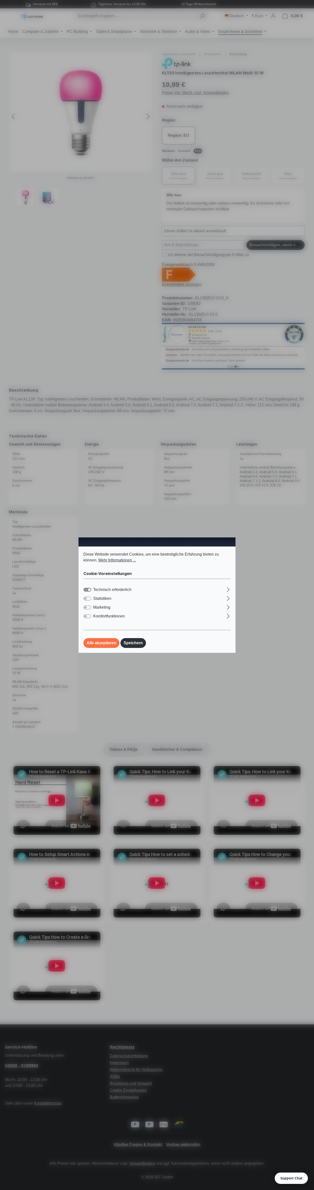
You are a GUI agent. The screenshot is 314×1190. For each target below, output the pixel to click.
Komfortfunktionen (109, 616)
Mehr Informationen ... (117, 560)
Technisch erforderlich (112, 590)
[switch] (87, 599)
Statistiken (102, 598)
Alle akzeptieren (101, 643)
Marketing (101, 607)
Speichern (133, 643)
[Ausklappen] (228, 589)
